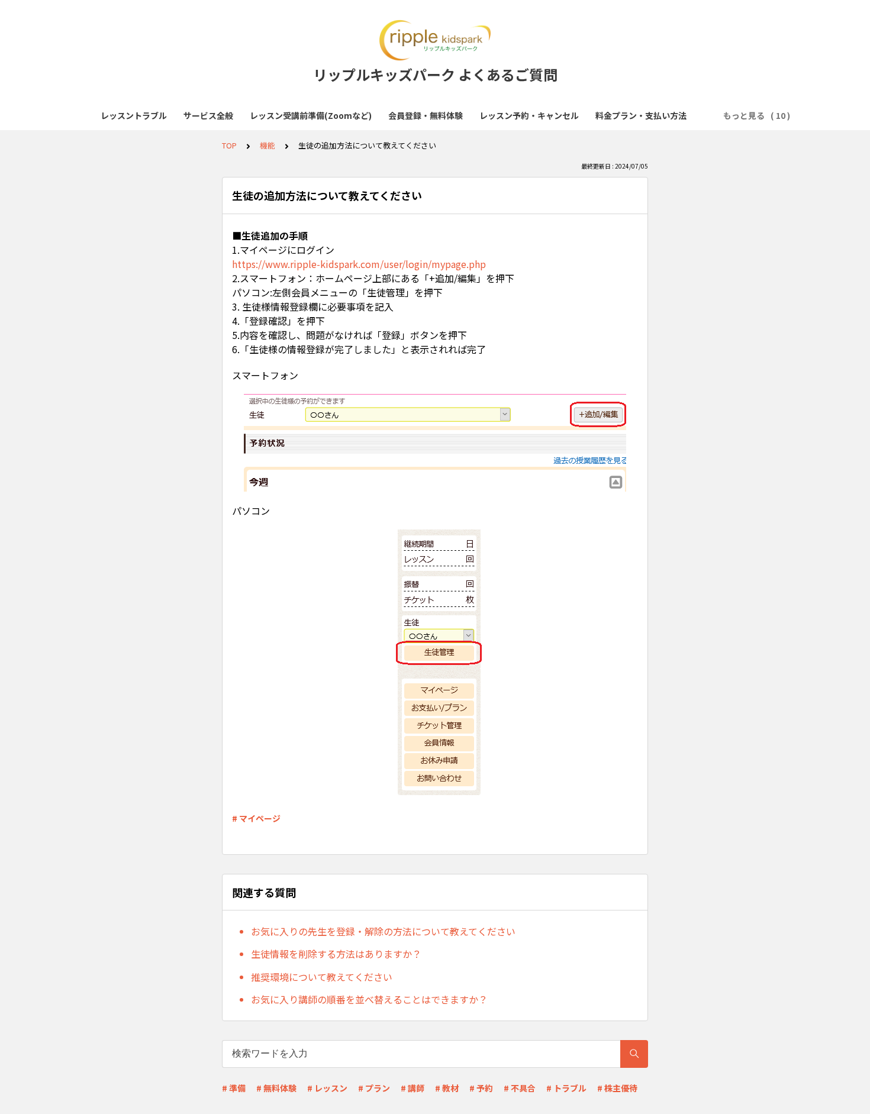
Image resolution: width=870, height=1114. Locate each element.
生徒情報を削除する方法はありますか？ (336, 954)
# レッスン (327, 1088)
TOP (229, 145)
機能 (267, 145)
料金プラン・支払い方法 (641, 115)
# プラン (374, 1088)
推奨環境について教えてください (321, 977)
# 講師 (412, 1088)
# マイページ (256, 818)
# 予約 (481, 1088)
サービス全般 (208, 115)
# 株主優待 (617, 1088)
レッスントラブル (134, 115)
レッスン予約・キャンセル (529, 115)
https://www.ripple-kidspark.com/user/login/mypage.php (359, 264)
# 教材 (447, 1088)
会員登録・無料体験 (425, 115)
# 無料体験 (276, 1088)
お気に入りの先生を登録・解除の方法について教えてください (383, 931)
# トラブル (566, 1088)
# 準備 (234, 1088)
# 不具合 (520, 1088)
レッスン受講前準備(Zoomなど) (311, 115)
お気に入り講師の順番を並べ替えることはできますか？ (369, 999)
